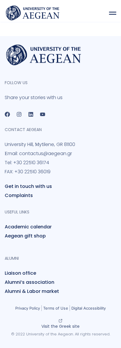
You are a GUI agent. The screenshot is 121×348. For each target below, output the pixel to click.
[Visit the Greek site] (60, 320)
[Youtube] (42, 114)
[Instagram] (19, 114)
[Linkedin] (30, 114)
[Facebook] (7, 114)
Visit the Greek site (60, 326)
